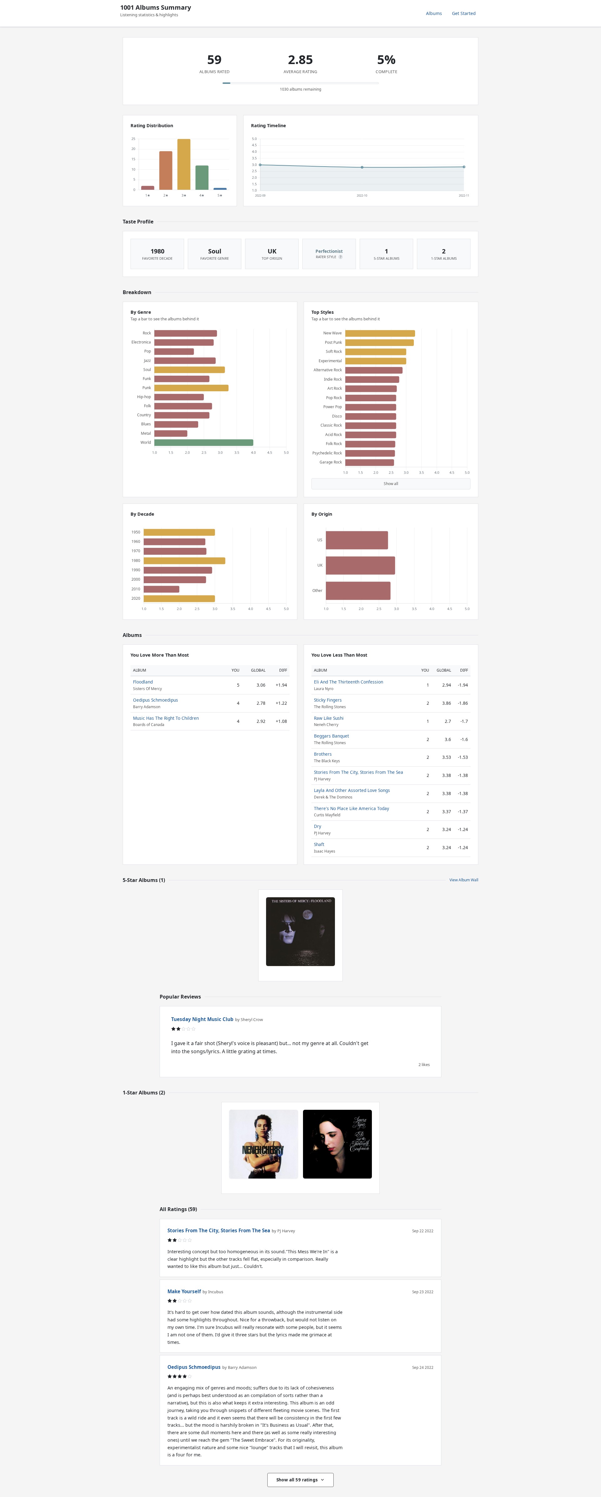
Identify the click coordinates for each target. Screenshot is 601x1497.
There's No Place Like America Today (351, 808)
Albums (434, 13)
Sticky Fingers (328, 700)
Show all (391, 483)
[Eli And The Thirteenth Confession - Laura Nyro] (337, 1144)
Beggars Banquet (331, 736)
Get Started (464, 13)
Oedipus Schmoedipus (155, 700)
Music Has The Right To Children (166, 718)
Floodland (143, 682)
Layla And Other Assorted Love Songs (352, 790)
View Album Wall (463, 880)
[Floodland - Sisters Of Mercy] (300, 931)
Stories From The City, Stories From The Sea (358, 772)
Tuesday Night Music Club (202, 1019)
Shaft (319, 844)
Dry (317, 826)
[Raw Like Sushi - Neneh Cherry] (263, 1144)
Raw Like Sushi (329, 718)
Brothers (323, 754)
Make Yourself (184, 1291)
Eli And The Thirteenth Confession (348, 682)
